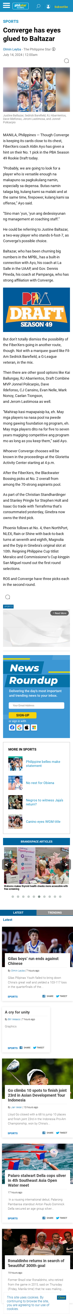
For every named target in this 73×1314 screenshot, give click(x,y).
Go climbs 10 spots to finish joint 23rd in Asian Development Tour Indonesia (37, 1095)
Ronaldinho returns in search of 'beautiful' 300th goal (36, 1263)
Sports (10, 21)
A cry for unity (17, 1012)
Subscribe (61, 6)
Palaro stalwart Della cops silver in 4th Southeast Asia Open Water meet (37, 1180)
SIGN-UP (22, 715)
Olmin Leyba (12, 49)
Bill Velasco (14, 1019)
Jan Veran (16, 1107)
